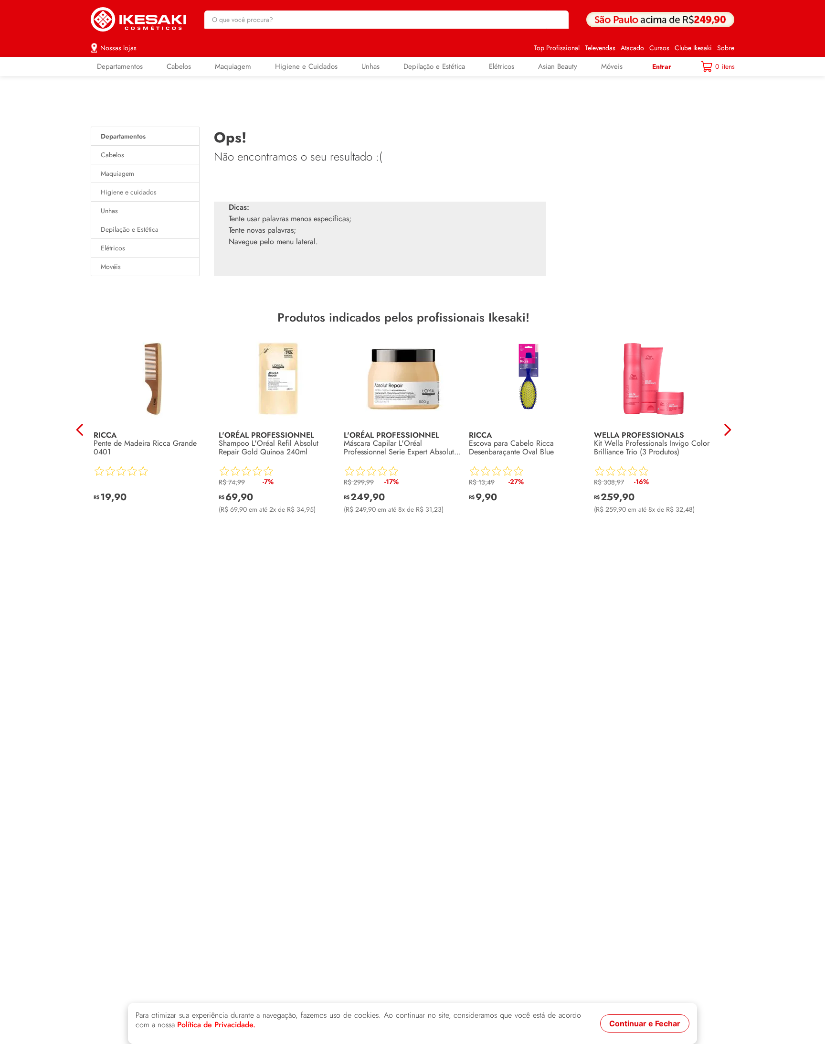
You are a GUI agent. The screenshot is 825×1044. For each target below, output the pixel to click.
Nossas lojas (118, 48)
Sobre (725, 48)
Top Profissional (557, 48)
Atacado (632, 48)
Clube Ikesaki (693, 48)
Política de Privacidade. (216, 1025)
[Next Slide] (727, 430)
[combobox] (386, 20)
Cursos (659, 48)
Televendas (600, 48)
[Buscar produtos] (557, 19)
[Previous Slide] (80, 430)
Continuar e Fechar (644, 1023)
